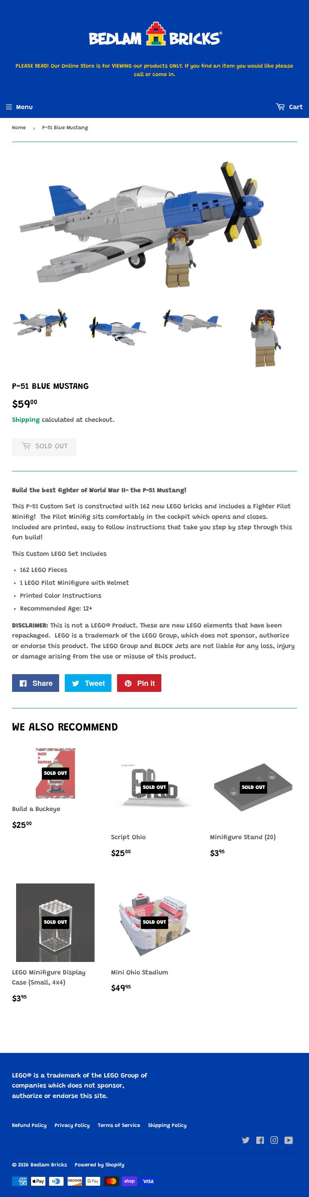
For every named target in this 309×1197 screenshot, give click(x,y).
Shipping (26, 420)
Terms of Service (119, 1125)
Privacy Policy (72, 1125)
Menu (24, 107)
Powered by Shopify (99, 1165)
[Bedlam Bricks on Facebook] (260, 1142)
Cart (295, 107)
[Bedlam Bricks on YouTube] (288, 1142)
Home (19, 127)
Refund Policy (29, 1125)
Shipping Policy (167, 1125)
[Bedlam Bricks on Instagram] (274, 1142)
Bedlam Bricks (49, 1165)
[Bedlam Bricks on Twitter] (246, 1142)
